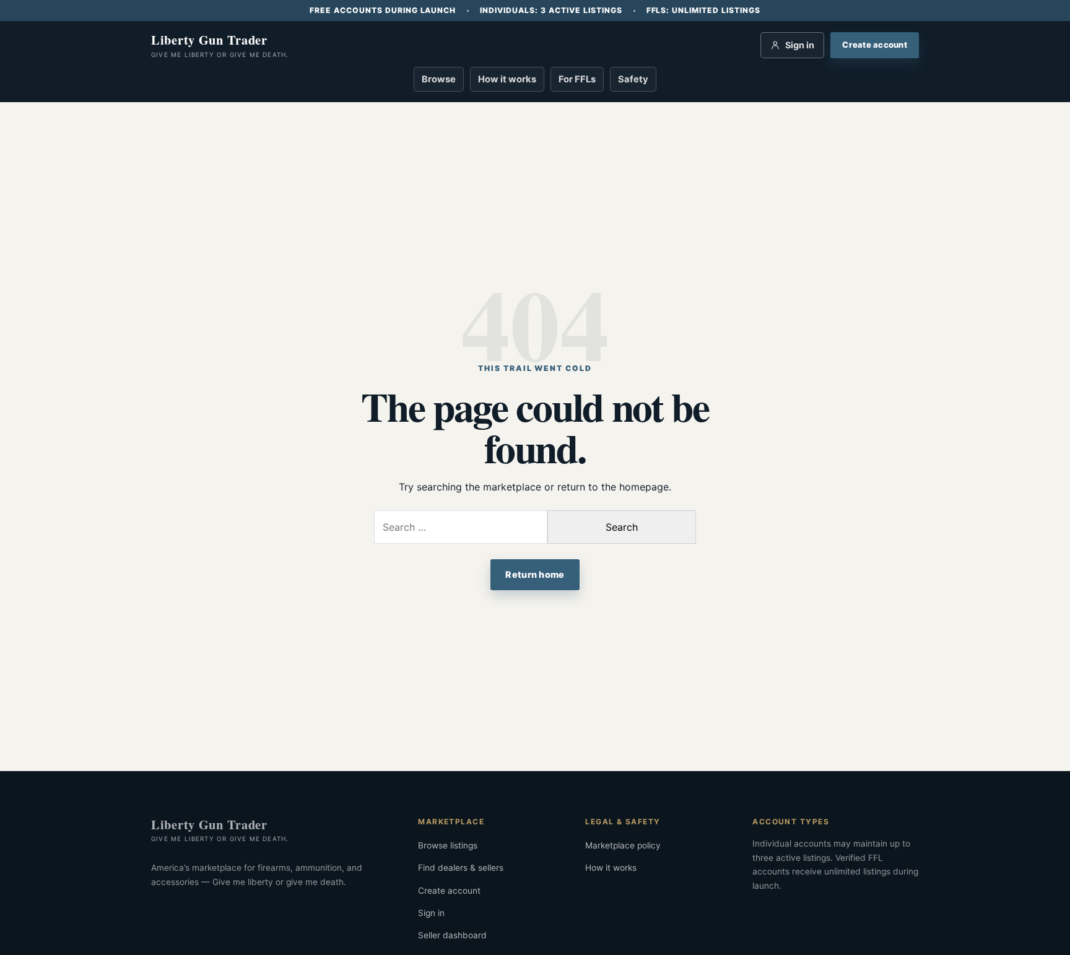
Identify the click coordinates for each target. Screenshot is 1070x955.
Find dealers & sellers (460, 868)
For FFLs (577, 79)
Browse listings (447, 845)
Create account (449, 891)
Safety (633, 79)
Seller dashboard (452, 935)
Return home (534, 574)
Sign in (431, 913)
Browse (439, 79)
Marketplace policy (623, 845)
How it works (507, 79)
